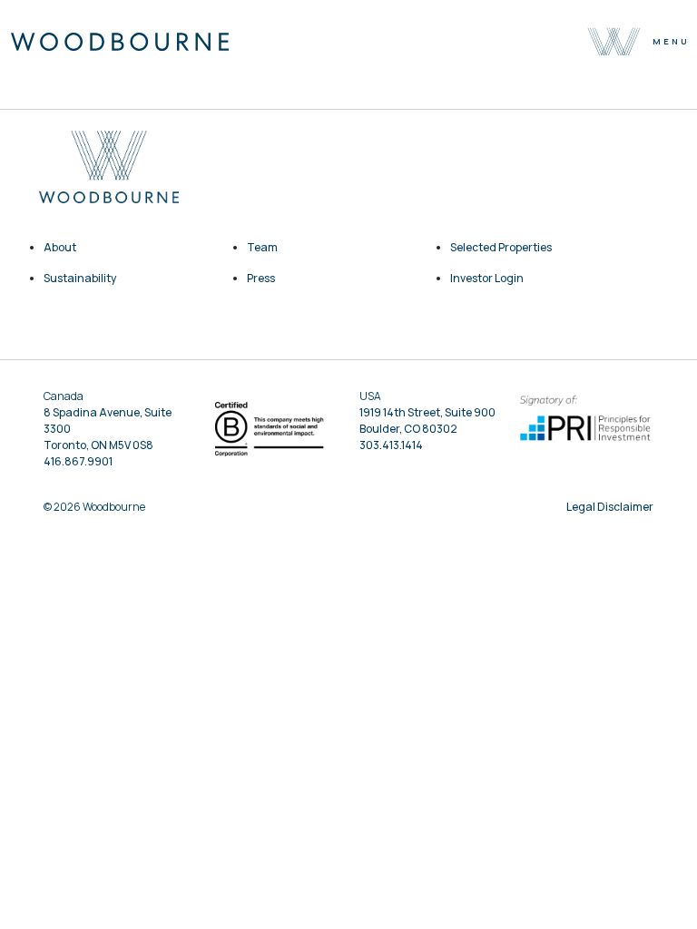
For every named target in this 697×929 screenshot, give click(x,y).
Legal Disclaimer (609, 506)
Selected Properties (501, 247)
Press (261, 278)
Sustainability (80, 278)
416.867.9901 (78, 461)
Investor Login (487, 278)
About (60, 247)
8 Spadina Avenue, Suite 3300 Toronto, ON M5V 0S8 (108, 429)
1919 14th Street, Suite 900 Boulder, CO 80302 (427, 420)
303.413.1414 (391, 445)
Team (262, 247)
